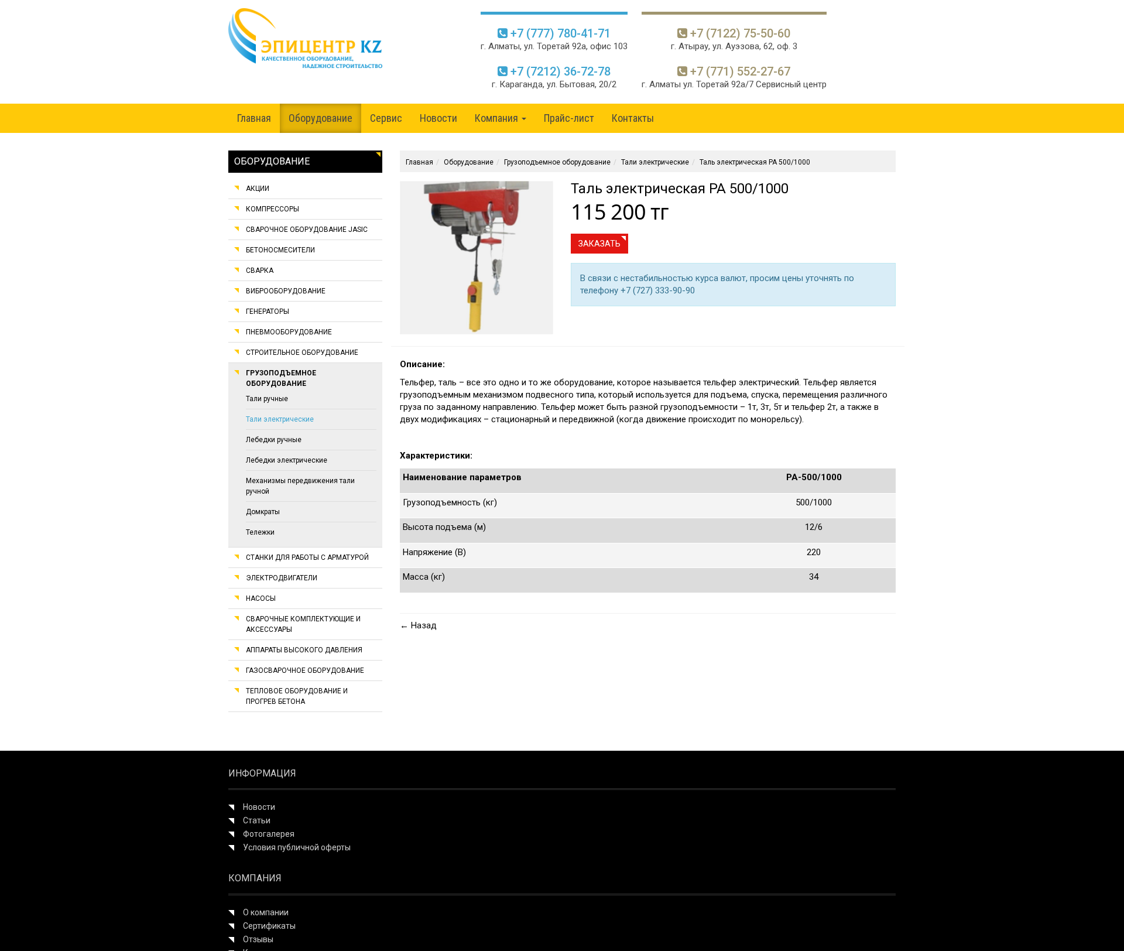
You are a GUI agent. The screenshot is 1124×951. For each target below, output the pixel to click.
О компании (266, 912)
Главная (254, 118)
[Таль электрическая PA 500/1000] (476, 257)
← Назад (418, 625)
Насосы (261, 598)
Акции (257, 188)
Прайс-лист (569, 118)
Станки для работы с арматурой (307, 557)
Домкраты (263, 512)
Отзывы (258, 939)
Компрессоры (272, 209)
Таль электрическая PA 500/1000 (755, 162)
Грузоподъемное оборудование (557, 162)
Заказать (599, 243)
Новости (438, 118)
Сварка (259, 270)
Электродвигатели (281, 578)
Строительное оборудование (302, 352)
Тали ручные (267, 399)
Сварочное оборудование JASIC (307, 229)
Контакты (633, 118)
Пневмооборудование (289, 332)
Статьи (256, 820)
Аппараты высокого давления (304, 650)
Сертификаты (269, 926)
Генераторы (267, 311)
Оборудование (320, 118)
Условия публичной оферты (297, 847)
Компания (497, 118)
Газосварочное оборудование (305, 670)
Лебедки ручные (273, 440)
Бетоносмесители (280, 250)
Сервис (386, 118)
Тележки (260, 532)
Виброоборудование (285, 291)
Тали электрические (280, 419)
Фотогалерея (268, 834)
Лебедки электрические (286, 460)
